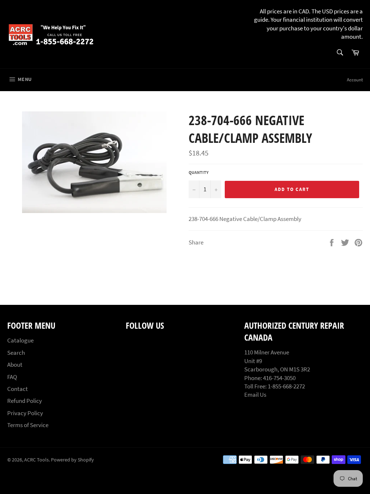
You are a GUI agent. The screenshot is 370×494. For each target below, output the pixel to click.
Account (355, 80)
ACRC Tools (36, 460)
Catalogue (20, 340)
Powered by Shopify (72, 460)
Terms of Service (27, 425)
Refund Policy (24, 401)
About (14, 365)
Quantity (198, 172)
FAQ (12, 377)
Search (16, 353)
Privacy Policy (25, 413)
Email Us (255, 395)
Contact (17, 389)
